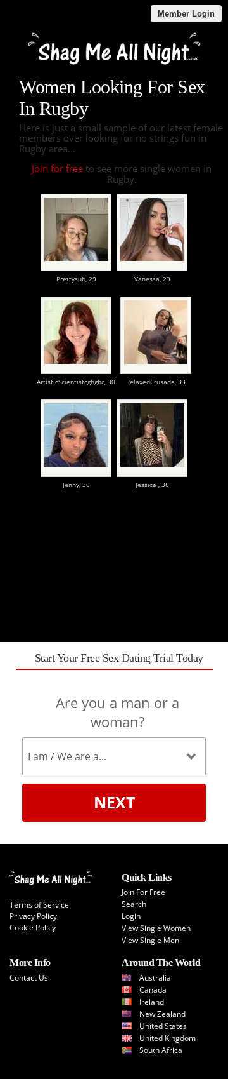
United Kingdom (167, 1038)
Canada (153, 989)
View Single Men (150, 940)
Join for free (57, 168)
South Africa (160, 1050)
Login (131, 916)
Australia (155, 977)
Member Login (186, 13)
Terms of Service (39, 904)
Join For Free (143, 892)
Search (134, 904)
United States (163, 1026)
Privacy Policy (33, 916)
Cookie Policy (33, 927)
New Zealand (162, 1014)
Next (114, 802)
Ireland (151, 1001)
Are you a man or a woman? (117, 712)
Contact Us (29, 977)
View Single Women (156, 928)
